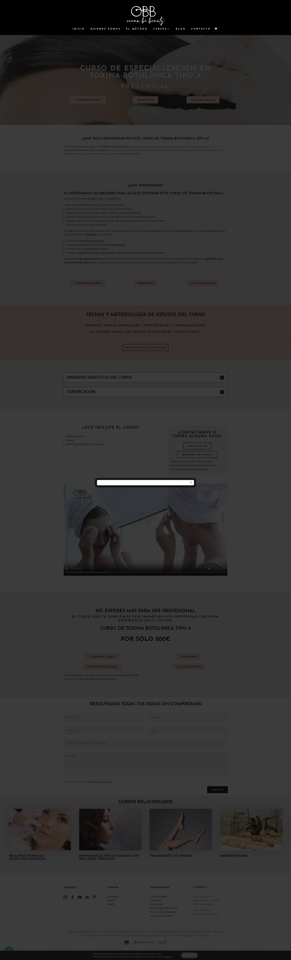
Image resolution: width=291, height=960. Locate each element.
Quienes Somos (105, 29)
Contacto (201, 29)
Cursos (160, 29)
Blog (181, 29)
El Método (137, 29)
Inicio (79, 29)
